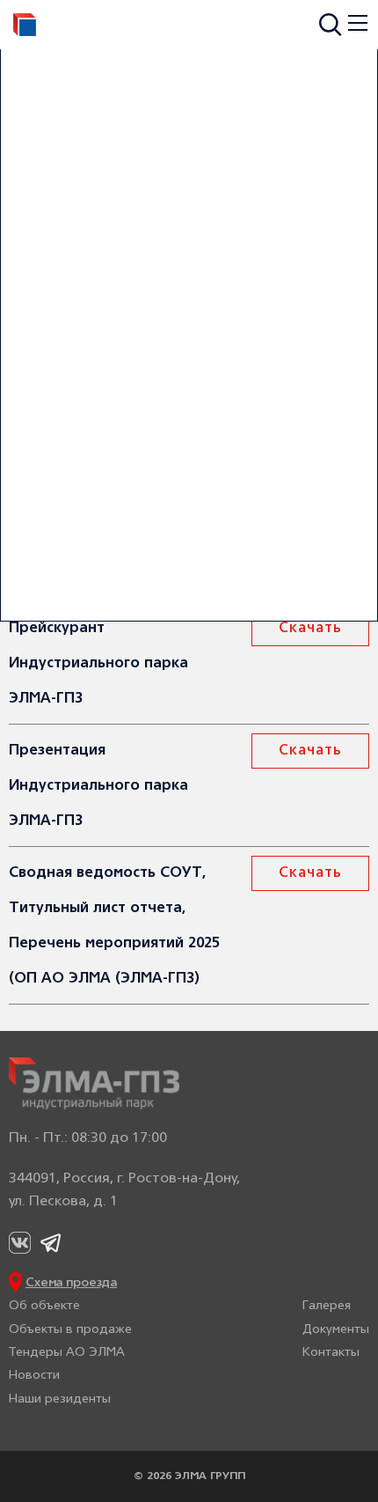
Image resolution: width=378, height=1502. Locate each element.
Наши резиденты (60, 1399)
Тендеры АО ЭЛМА (67, 1352)
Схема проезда (71, 1283)
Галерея (326, 1306)
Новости (34, 1375)
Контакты (331, 1352)
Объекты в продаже (70, 1330)
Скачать (310, 628)
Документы (335, 1330)
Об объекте (44, 1306)
